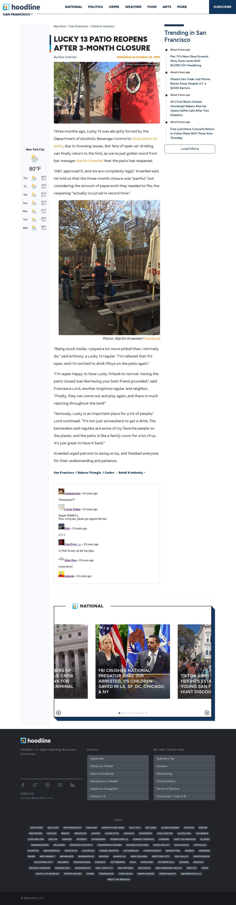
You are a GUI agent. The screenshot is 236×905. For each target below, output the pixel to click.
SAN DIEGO (144, 868)
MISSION (103, 856)
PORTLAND (147, 862)
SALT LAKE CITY (104, 868)
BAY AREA (151, 828)
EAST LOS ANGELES (184, 839)
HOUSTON (33, 851)
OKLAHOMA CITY (43, 862)
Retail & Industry (103, 26)
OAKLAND (91, 828)
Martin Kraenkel (90, 161)
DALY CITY (135, 828)
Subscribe (223, 7)
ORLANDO (63, 862)
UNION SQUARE (146, 874)
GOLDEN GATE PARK (137, 845)
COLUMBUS (202, 833)
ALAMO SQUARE (170, 828)
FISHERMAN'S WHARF (109, 845)
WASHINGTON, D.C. (191, 874)
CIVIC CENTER (165, 833)
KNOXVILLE (71, 851)
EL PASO (204, 839)
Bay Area (60, 26)
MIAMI (31, 856)
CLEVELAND (184, 833)
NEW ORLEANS (139, 856)
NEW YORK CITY (161, 856)
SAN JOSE (53, 828)
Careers (162, 766)
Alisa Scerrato (65, 57)
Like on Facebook (102, 773)
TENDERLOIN (106, 874)
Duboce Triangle (89, 472)
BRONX (65, 833)
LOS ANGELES (130, 851)
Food (152, 7)
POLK (133, 862)
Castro (109, 472)
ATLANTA (189, 828)
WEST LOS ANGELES (119, 879)
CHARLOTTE (112, 833)
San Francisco (78, 26)
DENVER (67, 839)
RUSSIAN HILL (62, 868)
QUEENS (183, 862)
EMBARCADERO (39, 845)
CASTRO (95, 833)
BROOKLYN (80, 833)
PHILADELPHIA (82, 862)
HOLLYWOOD (182, 845)
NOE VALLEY (181, 856)
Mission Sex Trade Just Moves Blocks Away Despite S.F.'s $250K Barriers (190, 83)
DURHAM (164, 839)
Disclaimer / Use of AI (171, 796)
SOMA (205, 868)
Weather (133, 7)
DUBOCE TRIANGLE (143, 839)
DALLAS (53, 839)
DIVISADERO (98, 839)
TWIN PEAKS (126, 874)
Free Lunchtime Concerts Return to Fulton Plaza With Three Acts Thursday (192, 133)
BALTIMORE (35, 833)
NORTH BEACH (202, 856)
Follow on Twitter (101, 766)
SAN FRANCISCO (72, 828)
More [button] (182, 7)
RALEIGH (198, 862)
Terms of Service (168, 789)
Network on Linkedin (104, 781)
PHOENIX (100, 862)
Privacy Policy (166, 781)
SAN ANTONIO (125, 868)
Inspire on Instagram (104, 789)
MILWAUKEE (66, 856)
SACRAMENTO (83, 868)
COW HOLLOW (36, 839)
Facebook (151, 339)
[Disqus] (107, 533)
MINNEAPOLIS (86, 856)
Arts (167, 7)
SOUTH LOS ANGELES (47, 874)
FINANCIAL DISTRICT (81, 845)
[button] (58, 713)
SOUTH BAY (36, 828)
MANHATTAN (173, 851)
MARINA (189, 851)
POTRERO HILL (166, 862)
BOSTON (51, 833)
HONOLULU (200, 845)
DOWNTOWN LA (119, 839)
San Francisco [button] (16, 14)
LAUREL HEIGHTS (108, 851)
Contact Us (98, 796)
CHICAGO (129, 833)
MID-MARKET (47, 856)
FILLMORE (59, 845)
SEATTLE (192, 868)
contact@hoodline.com (37, 798)
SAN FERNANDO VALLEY (169, 868)
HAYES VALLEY (162, 845)
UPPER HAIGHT (167, 874)
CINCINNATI (145, 833)
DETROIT (82, 839)
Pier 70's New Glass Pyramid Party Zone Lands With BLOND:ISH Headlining (189, 61)
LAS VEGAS (88, 851)
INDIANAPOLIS (52, 851)
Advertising (164, 773)
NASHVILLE (119, 856)
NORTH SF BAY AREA (113, 828)
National (73, 7)
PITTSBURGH (118, 862)
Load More (190, 149)
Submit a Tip (165, 758)
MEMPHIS (204, 851)
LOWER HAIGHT (152, 851)
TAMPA (90, 874)
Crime (114, 7)
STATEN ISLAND (72, 874)
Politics (95, 7)
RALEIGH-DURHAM (39, 868)
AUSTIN (203, 828)
